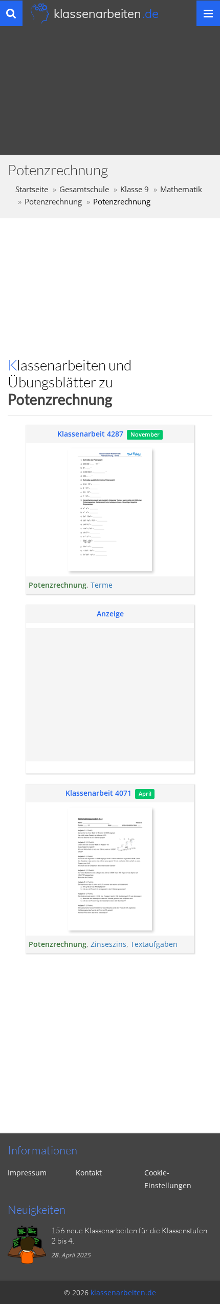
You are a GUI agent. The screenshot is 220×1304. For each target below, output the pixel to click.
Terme (102, 585)
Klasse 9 (134, 189)
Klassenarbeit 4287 (90, 434)
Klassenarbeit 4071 (98, 793)
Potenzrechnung (53, 201)
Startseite (31, 189)
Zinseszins (108, 944)
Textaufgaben (154, 944)
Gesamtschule (84, 189)
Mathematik (181, 189)
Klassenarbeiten (106, 13)
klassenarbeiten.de (123, 1292)
